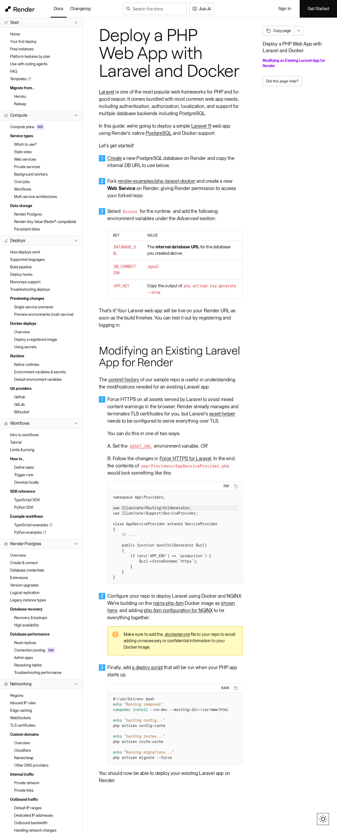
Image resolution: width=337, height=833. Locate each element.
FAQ (13, 71)
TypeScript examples (31, 525)
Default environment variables (38, 379)
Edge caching (21, 710)
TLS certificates (22, 725)
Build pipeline (21, 267)
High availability (26, 625)
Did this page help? (282, 81)
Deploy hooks (21, 274)
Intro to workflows (24, 435)
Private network (26, 783)
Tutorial (16, 442)
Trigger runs (23, 475)
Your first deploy (23, 41)
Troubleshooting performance (38, 672)
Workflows (22, 189)
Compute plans (26, 127)
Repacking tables (28, 665)
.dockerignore (177, 634)
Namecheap (24, 758)
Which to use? (25, 144)
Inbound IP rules (23, 703)
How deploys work (25, 252)
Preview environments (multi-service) (44, 314)
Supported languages (27, 259)
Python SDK (24, 507)
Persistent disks (27, 229)
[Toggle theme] (323, 819)
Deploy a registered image (35, 339)
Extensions (19, 578)
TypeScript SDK (27, 500)
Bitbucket (21, 412)
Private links (24, 790)
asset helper (222, 413)
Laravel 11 (201, 126)
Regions (16, 695)
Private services (27, 167)
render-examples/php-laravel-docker (156, 181)
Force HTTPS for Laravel (186, 458)
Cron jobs (22, 182)
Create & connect (24, 563)
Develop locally (26, 482)
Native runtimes (26, 364)
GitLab (19, 404)
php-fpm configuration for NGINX (178, 610)
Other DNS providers (31, 765)
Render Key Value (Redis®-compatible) (45, 222)
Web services (25, 159)
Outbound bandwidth (30, 823)
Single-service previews (33, 307)
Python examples (28, 532)
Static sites (23, 152)
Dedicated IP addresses (33, 815)
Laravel (106, 92)
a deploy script (147, 667)
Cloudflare (22, 750)
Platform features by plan (30, 56)
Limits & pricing (22, 450)
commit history (123, 379)
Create (114, 158)
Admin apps (23, 658)
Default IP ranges (28, 808)
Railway (20, 104)
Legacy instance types (28, 600)
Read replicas (25, 643)
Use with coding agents (28, 64)
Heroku (20, 96)
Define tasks (24, 467)
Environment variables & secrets (40, 372)
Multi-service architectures (35, 197)
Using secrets (25, 347)
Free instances (22, 49)
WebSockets (20, 718)
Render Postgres (28, 214)
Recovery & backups (30, 618)
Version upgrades (24, 585)
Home (15, 34)
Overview (22, 332)
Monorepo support (25, 282)
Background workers (31, 174)
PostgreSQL (159, 133)
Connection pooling (34, 650)
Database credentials (27, 570)
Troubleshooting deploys (30, 289)
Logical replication (24, 593)
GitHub (19, 397)
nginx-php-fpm (168, 603)
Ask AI (205, 8)
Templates (18, 79)
